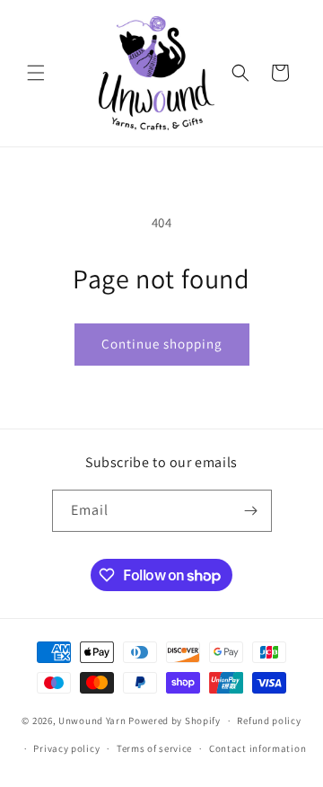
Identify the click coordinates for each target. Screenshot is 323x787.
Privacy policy (66, 748)
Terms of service (154, 748)
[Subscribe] (251, 511)
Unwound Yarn (92, 720)
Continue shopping (162, 343)
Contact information (257, 748)
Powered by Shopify (174, 720)
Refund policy (269, 720)
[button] (36, 73)
